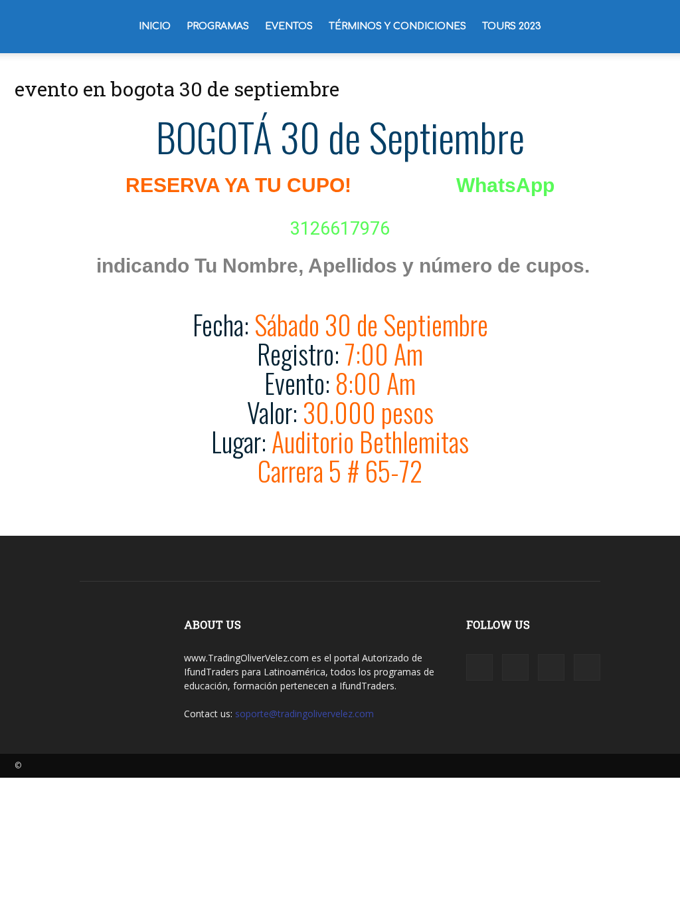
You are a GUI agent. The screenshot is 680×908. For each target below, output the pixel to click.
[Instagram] (515, 667)
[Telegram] (551, 667)
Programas (218, 26)
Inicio (155, 26)
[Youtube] (587, 667)
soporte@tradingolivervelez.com (304, 713)
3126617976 (340, 228)
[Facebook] (479, 667)
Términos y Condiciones (397, 26)
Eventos (289, 26)
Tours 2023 (511, 26)
